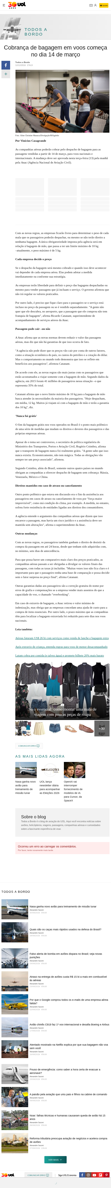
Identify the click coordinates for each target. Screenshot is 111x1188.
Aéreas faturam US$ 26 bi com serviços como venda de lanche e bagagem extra (62, 638)
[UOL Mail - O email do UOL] (91, 5)
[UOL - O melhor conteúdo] (17, 5)
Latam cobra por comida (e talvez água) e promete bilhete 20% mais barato (59, 655)
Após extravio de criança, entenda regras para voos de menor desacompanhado (61, 646)
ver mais (53, 1160)
